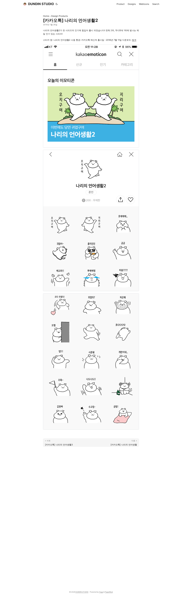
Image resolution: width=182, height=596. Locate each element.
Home (46, 16)
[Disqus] (91, 481)
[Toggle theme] (56, 4)
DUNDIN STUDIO (41, 4)
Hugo (101, 592)
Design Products (59, 16)
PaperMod (109, 592)
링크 (134, 40)
